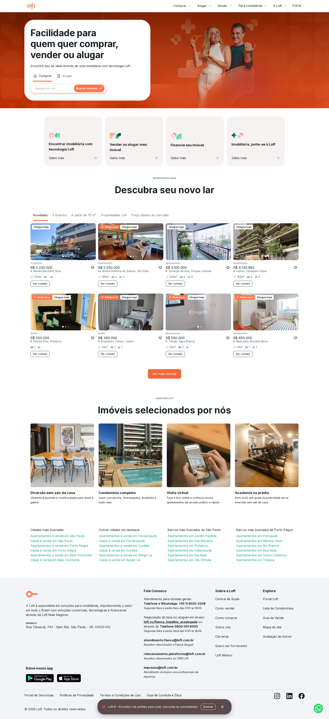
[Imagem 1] (63, 256)
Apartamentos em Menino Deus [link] (259, 541)
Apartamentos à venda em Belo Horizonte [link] (61, 555)
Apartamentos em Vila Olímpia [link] (189, 560)
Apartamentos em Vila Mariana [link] (190, 541)
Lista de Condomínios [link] (278, 608)
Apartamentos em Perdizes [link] (187, 555)
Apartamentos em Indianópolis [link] (190, 550)
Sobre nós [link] (223, 627)
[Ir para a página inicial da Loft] (32, 6)
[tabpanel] (87, 88)
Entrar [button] (297, 5)
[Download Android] (40, 679)
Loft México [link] (223, 655)
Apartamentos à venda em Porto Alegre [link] (59, 546)
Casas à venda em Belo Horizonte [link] (55, 560)
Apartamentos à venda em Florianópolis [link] (128, 536)
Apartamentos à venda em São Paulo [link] (57, 536)
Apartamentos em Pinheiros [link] (188, 546)
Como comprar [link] (226, 618)
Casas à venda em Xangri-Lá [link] (119, 560)
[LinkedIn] (289, 697)
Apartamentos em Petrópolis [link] (257, 536)
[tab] (42, 76)
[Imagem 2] (65, 256)
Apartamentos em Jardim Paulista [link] (192, 536)
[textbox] (68, 88)
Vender (222, 6)
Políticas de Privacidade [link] (77, 695)
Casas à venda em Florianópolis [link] (122, 541)
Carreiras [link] (222, 636)
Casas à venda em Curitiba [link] (118, 550)
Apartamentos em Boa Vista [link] (256, 550)
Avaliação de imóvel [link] (277, 636)
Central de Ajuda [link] (227, 599)
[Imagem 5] (73, 256)
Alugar (202, 6)
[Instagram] (277, 697)
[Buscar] (89, 88)
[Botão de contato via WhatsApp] (318, 708)
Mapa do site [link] (272, 627)
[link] (164, 374)
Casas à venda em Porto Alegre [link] (53, 550)
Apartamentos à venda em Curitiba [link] (124, 546)
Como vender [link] (225, 608)
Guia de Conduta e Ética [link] (164, 695)
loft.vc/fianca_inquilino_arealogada (170, 622)
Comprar (179, 6)
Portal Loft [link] (270, 599)
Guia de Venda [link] (273, 618)
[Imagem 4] (138, 256)
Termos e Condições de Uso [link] (120, 695)
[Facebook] (302, 697)
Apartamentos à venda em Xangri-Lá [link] (125, 555)
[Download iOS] (69, 679)
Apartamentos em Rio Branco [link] (257, 546)
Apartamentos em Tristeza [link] (255, 560)
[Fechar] (222, 706)
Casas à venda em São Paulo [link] (51, 541)
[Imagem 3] (68, 256)
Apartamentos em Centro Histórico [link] (261, 555)
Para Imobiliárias (250, 6)
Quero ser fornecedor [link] (231, 646)
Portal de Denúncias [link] (39, 695)
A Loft (277, 6)
